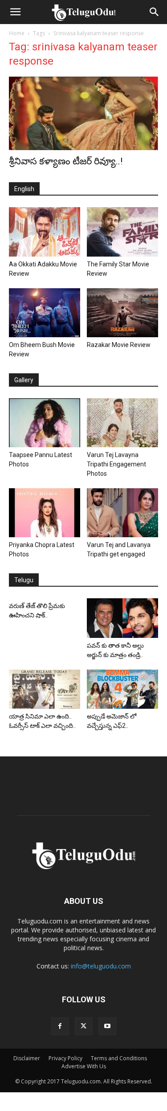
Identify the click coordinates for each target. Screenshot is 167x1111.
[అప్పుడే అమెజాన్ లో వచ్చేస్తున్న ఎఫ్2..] (122, 689)
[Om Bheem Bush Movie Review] (44, 312)
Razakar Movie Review (119, 344)
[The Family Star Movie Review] (122, 231)
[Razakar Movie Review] (122, 312)
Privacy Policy (65, 1058)
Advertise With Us (83, 1066)
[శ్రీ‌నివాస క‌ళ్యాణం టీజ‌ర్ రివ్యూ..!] (83, 113)
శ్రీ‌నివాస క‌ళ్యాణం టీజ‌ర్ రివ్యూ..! (65, 161)
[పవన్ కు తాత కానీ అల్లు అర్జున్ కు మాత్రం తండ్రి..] (122, 618)
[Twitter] (84, 1026)
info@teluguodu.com (101, 966)
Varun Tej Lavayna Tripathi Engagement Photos (116, 464)
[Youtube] (107, 1026)
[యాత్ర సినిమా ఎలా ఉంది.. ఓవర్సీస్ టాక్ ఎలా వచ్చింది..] (44, 689)
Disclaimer (26, 1058)
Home (16, 33)
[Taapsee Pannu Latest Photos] (44, 422)
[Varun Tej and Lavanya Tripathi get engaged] (122, 512)
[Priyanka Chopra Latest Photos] (44, 512)
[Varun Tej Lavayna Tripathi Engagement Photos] (122, 422)
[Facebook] (60, 1026)
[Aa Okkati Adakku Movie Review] (44, 231)
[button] (15, 12)
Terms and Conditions (119, 1058)
